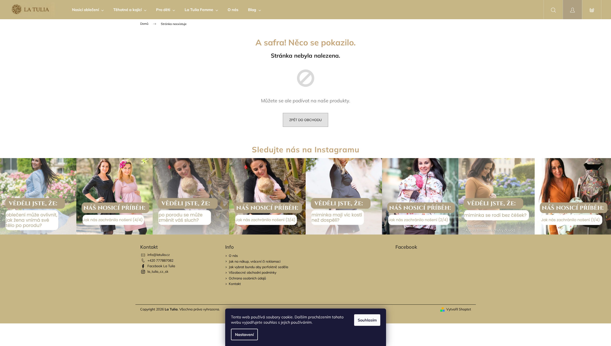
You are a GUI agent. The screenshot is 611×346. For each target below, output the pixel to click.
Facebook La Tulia (161, 266)
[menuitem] (88, 9)
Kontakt (235, 284)
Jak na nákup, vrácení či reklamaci (254, 261)
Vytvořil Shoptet (458, 309)
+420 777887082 (160, 260)
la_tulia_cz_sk (157, 271)
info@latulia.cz (158, 255)
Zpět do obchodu (305, 120)
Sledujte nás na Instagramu (305, 149)
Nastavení (244, 334)
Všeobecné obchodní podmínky (252, 272)
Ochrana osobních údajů (247, 278)
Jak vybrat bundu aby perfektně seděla (258, 267)
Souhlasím (367, 320)
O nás (233, 255)
